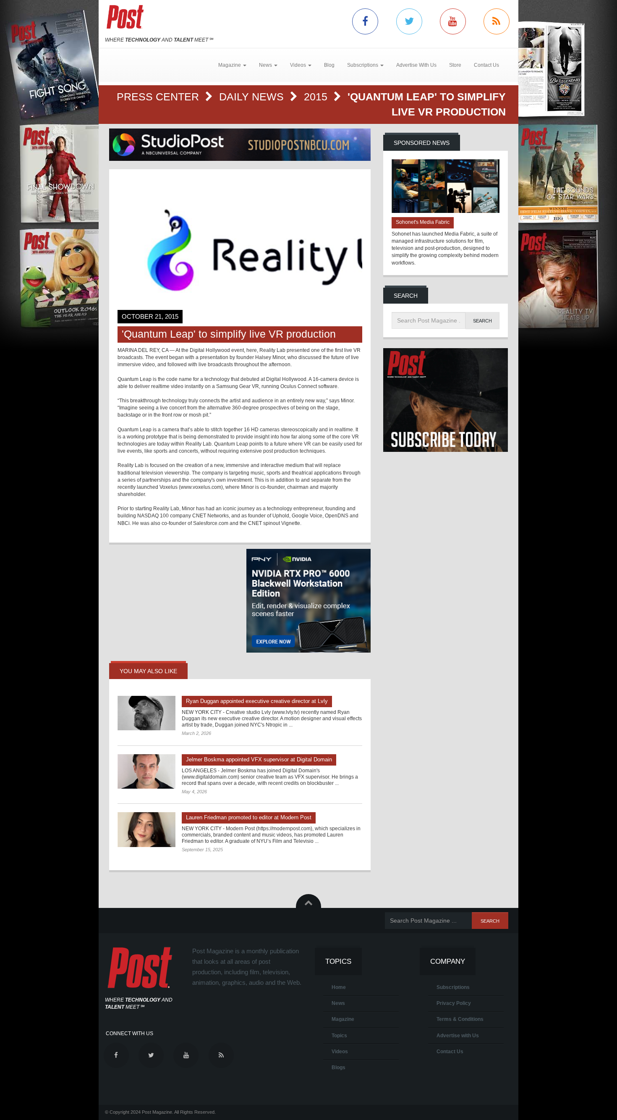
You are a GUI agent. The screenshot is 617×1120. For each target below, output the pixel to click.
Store (455, 65)
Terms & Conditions (460, 1019)
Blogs (338, 1067)
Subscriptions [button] (363, 65)
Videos (340, 1051)
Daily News (253, 96)
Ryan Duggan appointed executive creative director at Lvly (257, 701)
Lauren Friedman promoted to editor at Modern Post (248, 817)
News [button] (266, 65)
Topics (339, 1036)
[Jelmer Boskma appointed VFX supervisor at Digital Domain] (146, 771)
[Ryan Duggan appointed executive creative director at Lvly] (146, 713)
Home (339, 987)
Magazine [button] (230, 65)
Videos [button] (298, 65)
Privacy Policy (454, 1003)
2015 (317, 96)
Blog (329, 65)
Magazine (343, 1019)
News (338, 1003)
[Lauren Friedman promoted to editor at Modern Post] (146, 829)
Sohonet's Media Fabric (423, 222)
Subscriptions (453, 987)
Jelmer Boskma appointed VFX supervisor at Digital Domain (259, 759)
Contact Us (486, 65)
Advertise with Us (458, 1036)
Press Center (159, 96)
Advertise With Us (416, 65)
